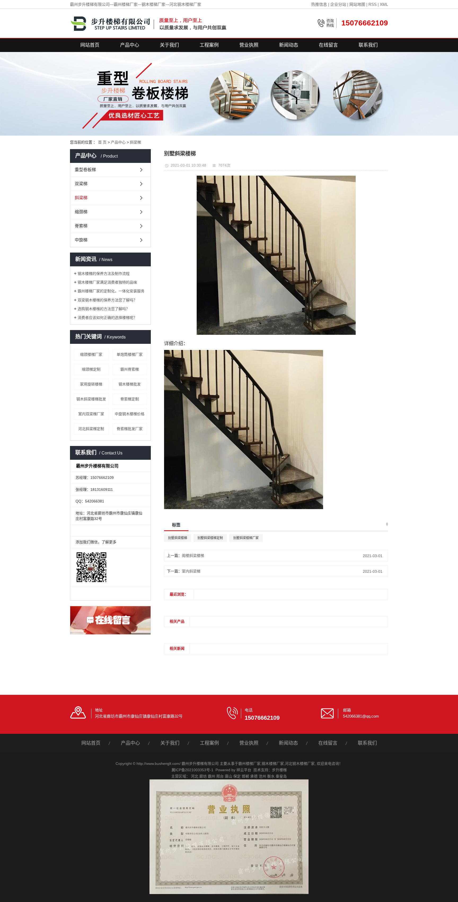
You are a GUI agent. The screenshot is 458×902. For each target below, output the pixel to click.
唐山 (228, 776)
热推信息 (319, 4)
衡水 (271, 776)
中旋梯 (81, 240)
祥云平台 (243, 770)
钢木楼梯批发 (129, 384)
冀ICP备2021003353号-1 (192, 770)
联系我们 (368, 45)
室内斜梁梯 (191, 571)
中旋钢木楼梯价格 (129, 414)
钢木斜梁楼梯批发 (91, 399)
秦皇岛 (281, 776)
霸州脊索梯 (129, 369)
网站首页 (89, 45)
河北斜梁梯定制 (91, 429)
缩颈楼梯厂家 (91, 354)
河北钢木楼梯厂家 (300, 763)
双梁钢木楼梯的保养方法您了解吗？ (107, 300)
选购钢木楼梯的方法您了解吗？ (104, 309)
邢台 (220, 776)
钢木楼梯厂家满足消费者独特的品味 (107, 282)
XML (384, 4)
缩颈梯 (81, 212)
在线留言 (328, 45)
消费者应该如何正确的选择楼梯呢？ (107, 317)
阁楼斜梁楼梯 (193, 555)
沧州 (262, 776)
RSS (372, 4)
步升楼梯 (279, 770)
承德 (254, 776)
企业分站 (338, 4)
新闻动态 (288, 45)
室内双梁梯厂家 (91, 414)
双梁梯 (81, 183)
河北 (194, 776)
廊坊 (203, 776)
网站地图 (357, 4)
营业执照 (248, 45)
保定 (237, 776)
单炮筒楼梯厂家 (130, 354)
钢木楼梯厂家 (273, 763)
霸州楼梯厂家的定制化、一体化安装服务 (111, 291)
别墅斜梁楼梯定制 (210, 538)
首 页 (102, 142)
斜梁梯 (135, 142)
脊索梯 (81, 226)
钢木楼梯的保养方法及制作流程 (104, 273)
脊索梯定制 (129, 399)
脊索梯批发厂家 (130, 429)
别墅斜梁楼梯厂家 (246, 538)
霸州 (211, 776)
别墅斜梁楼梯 (177, 538)
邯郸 (245, 776)
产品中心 (129, 45)
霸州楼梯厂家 (249, 763)
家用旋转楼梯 (91, 384)
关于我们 (169, 45)
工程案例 (209, 45)
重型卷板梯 (85, 169)
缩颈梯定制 (91, 369)
